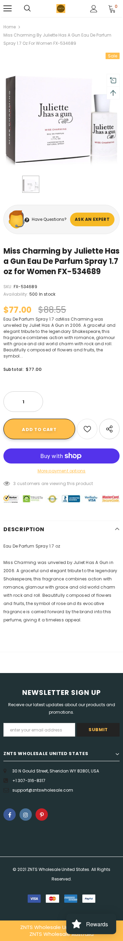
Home (9, 27)
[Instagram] (25, 814)
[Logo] (60, 8)
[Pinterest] (42, 814)
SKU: (8, 287)
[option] (61, 111)
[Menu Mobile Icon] (7, 8)
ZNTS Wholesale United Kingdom (61, 927)
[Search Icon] (27, 8)
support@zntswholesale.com (42, 790)
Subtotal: (13, 369)
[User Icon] (93, 8)
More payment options (62, 471)
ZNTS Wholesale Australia (61, 934)
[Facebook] (9, 814)
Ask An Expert (92, 219)
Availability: (15, 294)
